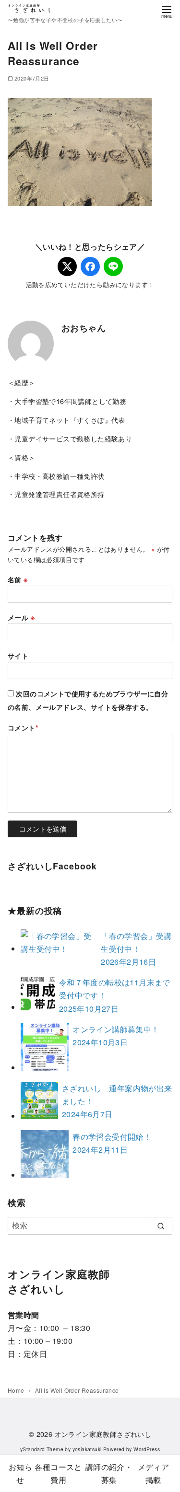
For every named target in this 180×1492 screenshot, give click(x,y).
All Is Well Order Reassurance (77, 1390)
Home (17, 1390)
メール (21, 617)
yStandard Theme (41, 1449)
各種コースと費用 (58, 1473)
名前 (18, 579)
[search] (160, 1225)
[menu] (166, 11)
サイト (18, 655)
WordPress (146, 1449)
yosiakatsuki (87, 1449)
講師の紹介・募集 (108, 1473)
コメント (23, 727)
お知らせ (20, 1473)
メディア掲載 (153, 1473)
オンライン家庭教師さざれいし (103, 1434)
